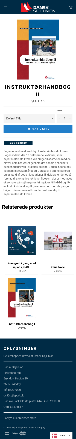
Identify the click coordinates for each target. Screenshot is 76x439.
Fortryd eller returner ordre (20, 418)
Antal (60, 110)
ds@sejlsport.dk (14, 395)
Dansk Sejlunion (43, 356)
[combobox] (61, 435)
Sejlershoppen (19, 427)
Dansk (62, 435)
